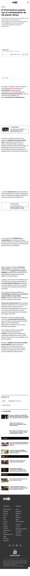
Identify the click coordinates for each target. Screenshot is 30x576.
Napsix (17, 519)
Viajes (4, 536)
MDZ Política (5, 49)
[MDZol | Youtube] (17, 545)
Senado (3, 401)
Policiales (5, 513)
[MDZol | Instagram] (13, 545)
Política (5, 524)
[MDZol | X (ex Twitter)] (20, 545)
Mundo (5, 515)
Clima (17, 509)
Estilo (4, 517)
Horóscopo (18, 511)
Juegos (17, 515)
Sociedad (5, 526)
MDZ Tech (18, 517)
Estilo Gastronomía (8, 534)
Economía (5, 511)
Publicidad (18, 524)
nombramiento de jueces (15, 401)
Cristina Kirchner (15, 90)
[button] (28, 2)
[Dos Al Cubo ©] (15, 555)
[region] (15, 38)
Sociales (5, 521)
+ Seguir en (23, 54)
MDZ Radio (18, 513)
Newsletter (6, 540)
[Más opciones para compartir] (5, 54)
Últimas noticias (7, 509)
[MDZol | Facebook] (10, 545)
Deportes (5, 528)
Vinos (4, 519)
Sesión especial (6, 405)
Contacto (18, 526)
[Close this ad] (29, 568)
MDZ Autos (6, 538)
